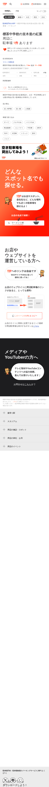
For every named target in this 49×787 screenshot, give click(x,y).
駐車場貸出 (37, 4)
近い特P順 (9, 17)
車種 (20, 17)
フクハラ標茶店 (8, 62)
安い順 (18, 109)
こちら (36, 326)
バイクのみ (30, 122)
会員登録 (26, 4)
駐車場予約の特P (9, 23)
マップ (39, 11)
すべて (6, 122)
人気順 (27, 109)
